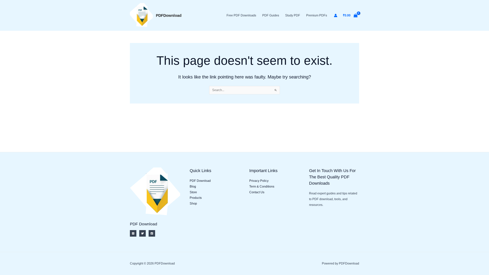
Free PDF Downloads (241, 15)
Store (193, 192)
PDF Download (200, 180)
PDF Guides (270, 15)
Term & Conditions (261, 186)
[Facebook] (152, 233)
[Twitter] (142, 233)
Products (196, 197)
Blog (193, 186)
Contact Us (256, 192)
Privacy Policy (259, 180)
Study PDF (292, 15)
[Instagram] (133, 233)
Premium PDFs (316, 15)
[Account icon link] (335, 15)
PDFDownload (168, 15)
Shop (193, 203)
